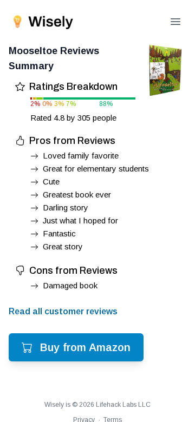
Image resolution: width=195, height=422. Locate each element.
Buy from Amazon (85, 347)
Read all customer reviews (63, 311)
